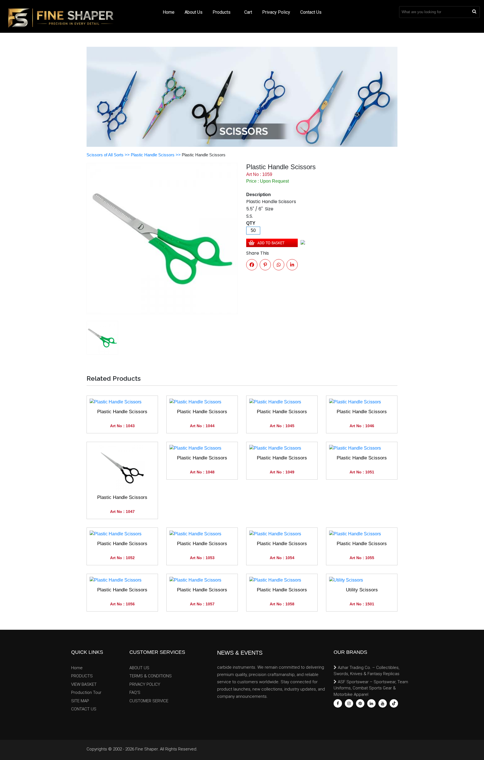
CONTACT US (83, 709)
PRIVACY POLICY (144, 684)
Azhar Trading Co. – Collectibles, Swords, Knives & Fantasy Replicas (366, 671)
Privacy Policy (276, 12)
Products (222, 12)
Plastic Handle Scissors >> (156, 154)
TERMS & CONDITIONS (150, 675)
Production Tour (86, 692)
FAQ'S (134, 692)
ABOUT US (139, 667)
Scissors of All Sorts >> (109, 154)
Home (168, 12)
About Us (194, 12)
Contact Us (311, 12)
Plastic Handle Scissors (122, 411)
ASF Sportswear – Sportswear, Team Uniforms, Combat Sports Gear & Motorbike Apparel (371, 688)
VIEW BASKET (84, 684)
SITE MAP (80, 700)
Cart (248, 12)
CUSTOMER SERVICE (148, 700)
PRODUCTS (82, 675)
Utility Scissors (362, 589)
